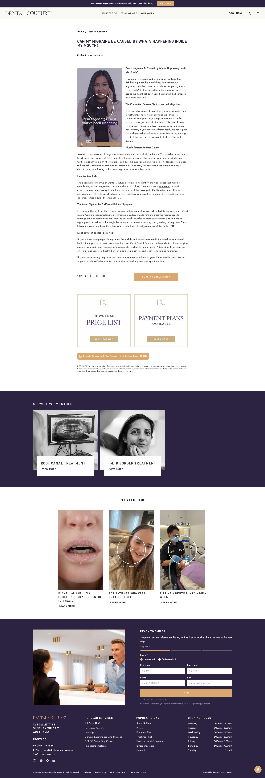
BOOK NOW (235, 13)
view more (49, 469)
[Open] (258, 13)
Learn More (67, 606)
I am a (143, 655)
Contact (140, 750)
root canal (164, 186)
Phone (143, 678)
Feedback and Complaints (150, 741)
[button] (100, 107)
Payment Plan (143, 732)
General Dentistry (97, 31)
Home (80, 31)
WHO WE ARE (129, 13)
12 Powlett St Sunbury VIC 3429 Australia (47, 728)
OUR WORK (147, 13)
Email (190, 678)
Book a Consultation (156, 277)
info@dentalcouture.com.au (58, 750)
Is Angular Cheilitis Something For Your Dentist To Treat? (80, 597)
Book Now (166, 4)
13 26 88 (49, 745)
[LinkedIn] (103, 276)
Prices (139, 728)
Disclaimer (87, 773)
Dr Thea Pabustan (109, 356)
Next (186, 693)
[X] (97, 276)
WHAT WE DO (109, 13)
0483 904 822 (48, 754)
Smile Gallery (143, 723)
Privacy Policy (100, 773)
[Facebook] (90, 276)
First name (145, 665)
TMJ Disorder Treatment (132, 463)
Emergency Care (145, 746)
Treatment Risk (144, 737)
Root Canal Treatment (63, 463)
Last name (192, 665)
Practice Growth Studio (222, 773)
